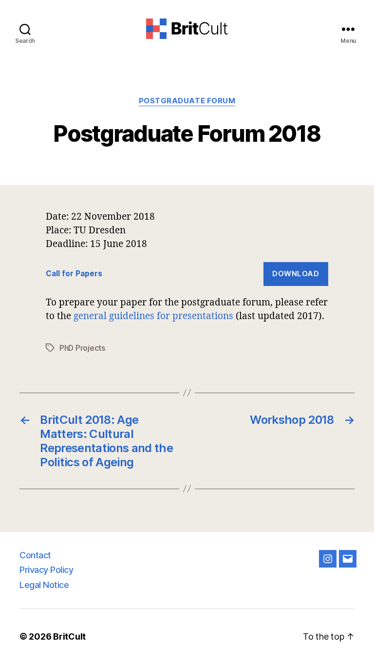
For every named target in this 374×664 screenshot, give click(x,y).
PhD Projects (82, 348)
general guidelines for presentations (153, 315)
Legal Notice (44, 585)
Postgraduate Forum (187, 100)
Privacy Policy (46, 570)
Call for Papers (74, 273)
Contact (35, 555)
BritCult (69, 636)
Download (295, 273)
